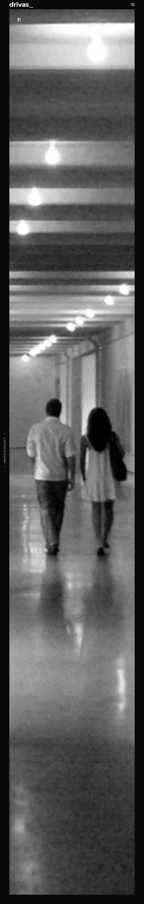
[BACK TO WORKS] (29, 19)
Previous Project (4, 450)
